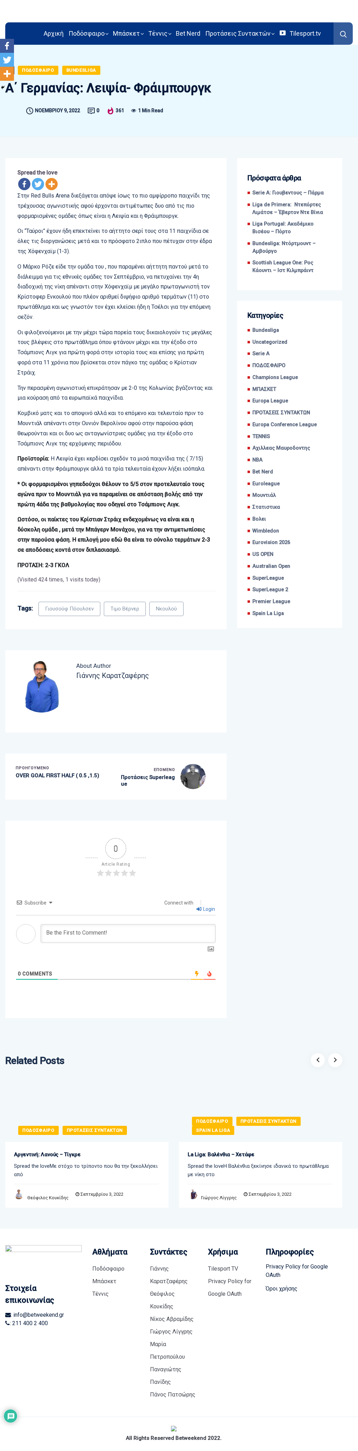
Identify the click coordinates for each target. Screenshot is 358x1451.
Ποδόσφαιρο (87, 33)
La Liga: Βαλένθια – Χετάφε (221, 1154)
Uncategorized (269, 342)
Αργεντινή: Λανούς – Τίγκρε (47, 1154)
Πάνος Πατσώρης (172, 1394)
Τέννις (157, 33)
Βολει (259, 519)
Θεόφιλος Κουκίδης (48, 1197)
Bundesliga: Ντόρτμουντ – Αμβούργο (284, 247)
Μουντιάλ (264, 495)
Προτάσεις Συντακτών (238, 33)
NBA (257, 460)
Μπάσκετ (126, 33)
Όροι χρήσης (282, 1288)
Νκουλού (166, 609)
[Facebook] (24, 184)
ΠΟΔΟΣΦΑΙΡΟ (38, 70)
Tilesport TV (223, 1268)
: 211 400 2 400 (29, 1323)
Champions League (275, 377)
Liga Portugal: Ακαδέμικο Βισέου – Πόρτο (283, 228)
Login (208, 909)
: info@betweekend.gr (37, 1314)
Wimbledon (265, 531)
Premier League (271, 602)
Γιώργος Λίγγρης (219, 1197)
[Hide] (3, 87)
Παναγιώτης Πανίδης (165, 1375)
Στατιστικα (266, 507)
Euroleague (266, 484)
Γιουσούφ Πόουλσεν (69, 609)
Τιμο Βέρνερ (124, 609)
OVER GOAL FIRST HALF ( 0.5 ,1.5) (57, 775)
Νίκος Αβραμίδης (172, 1319)
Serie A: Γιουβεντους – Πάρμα (288, 193)
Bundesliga (81, 70)
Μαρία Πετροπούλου (167, 1350)
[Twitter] (38, 184)
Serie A (261, 354)
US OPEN (262, 554)
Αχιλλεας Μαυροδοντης (281, 448)
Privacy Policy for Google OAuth (229, 1287)
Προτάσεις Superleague (148, 780)
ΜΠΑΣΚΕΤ (264, 389)
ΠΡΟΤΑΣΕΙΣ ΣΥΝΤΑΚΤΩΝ (281, 413)
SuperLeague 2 (270, 590)
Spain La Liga (268, 613)
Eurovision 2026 (271, 542)
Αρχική (54, 33)
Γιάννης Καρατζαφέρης (169, 1275)
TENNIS (261, 436)
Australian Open (271, 566)
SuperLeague (268, 578)
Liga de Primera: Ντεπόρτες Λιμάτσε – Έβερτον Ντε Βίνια (287, 208)
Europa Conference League (284, 425)
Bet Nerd (188, 33)
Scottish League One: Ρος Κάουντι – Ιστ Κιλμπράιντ (283, 266)
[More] (51, 184)
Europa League (270, 401)
